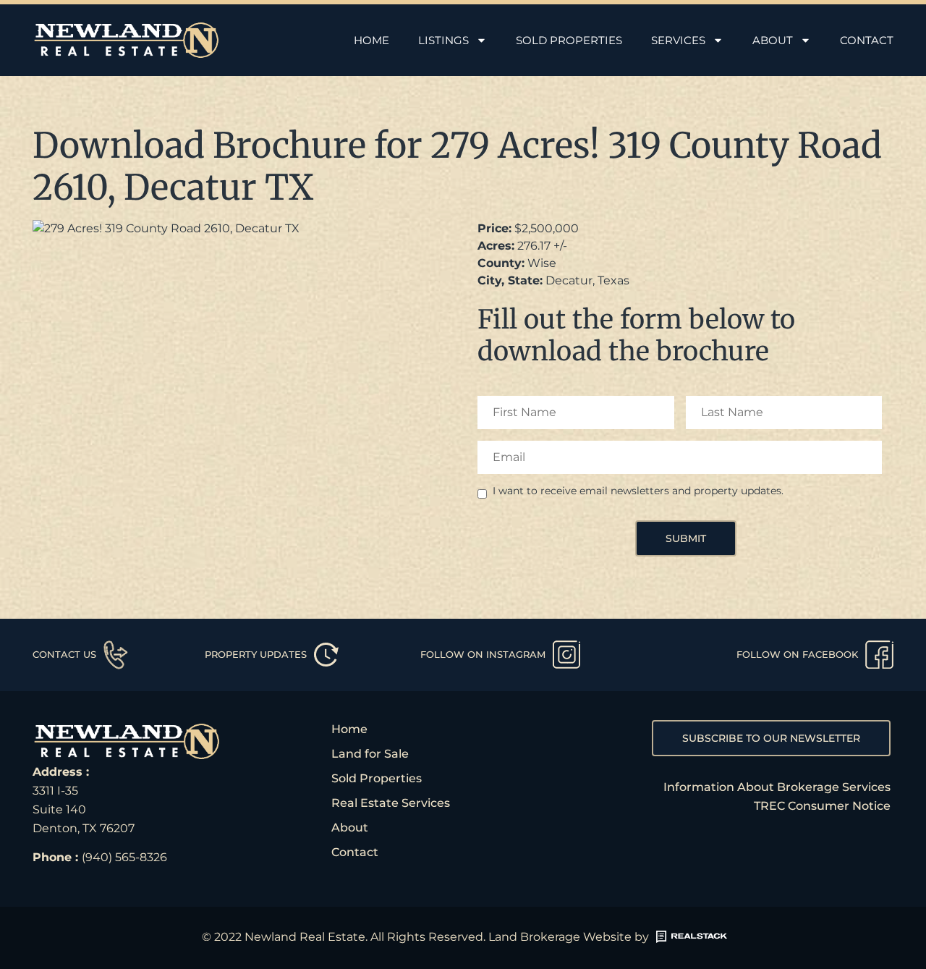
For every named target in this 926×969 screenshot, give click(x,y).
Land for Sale (370, 754)
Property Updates (256, 654)
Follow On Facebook (797, 654)
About (772, 40)
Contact (866, 40)
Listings (443, 40)
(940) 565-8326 (124, 857)
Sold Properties (569, 40)
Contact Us (64, 654)
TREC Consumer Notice (822, 806)
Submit (686, 538)
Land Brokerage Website (560, 937)
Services (678, 40)
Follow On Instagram (482, 654)
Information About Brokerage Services (777, 787)
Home (371, 40)
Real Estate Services (390, 803)
